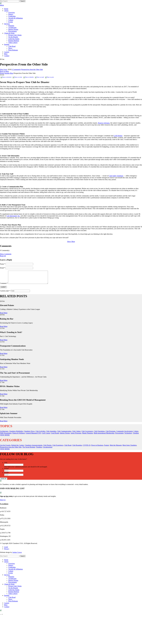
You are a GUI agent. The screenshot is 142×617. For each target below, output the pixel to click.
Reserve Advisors (104, 123)
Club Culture (76, 431)
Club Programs (110, 431)
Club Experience (57, 445)
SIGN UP (3, 478)
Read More (3, 313)
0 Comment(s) (16, 69)
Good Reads (55, 433)
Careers (6, 52)
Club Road (11, 46)
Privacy (6, 549)
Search (22, 1)
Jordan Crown (17, 552)
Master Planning (87, 433)
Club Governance (87, 431)
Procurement (12, 31)
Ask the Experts (5, 445)
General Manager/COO (33, 433)
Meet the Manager (116, 445)
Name (2, 264)
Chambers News (29, 431)
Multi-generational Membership (104, 433)
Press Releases (13, 50)
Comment (4, 283)
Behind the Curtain (17, 445)
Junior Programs (76, 433)
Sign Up (3, 500)
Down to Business (97, 445)
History (10, 14)
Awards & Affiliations (15, 18)
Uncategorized (47, 447)
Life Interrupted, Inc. (13, 216)
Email (2, 268)
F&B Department (5, 433)
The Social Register (28, 447)
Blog (5, 54)
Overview (11, 12)
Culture (10, 20)
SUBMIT (3, 287)
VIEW (5, 435)
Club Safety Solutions (116, 176)
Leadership (12, 16)
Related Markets (13, 41)
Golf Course (46, 433)
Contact (6, 56)
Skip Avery (3, 69)
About (6, 10)
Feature (106, 445)
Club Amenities (51, 431)
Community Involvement (124, 431)
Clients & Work (9, 33)
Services (7, 24)
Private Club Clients (15, 35)
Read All (3, 256)
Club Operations (99, 431)
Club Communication (64, 431)
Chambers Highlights (16, 431)
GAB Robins (118, 136)
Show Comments (5, 254)
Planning (11, 26)
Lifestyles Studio (13, 39)
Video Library (13, 42)
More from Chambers (129, 445)
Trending (136, 433)
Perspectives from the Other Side (32, 69)
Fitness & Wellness (18, 433)
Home (6, 9)
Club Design (47, 445)
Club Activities (40, 431)
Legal (6, 547)
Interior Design (13, 29)
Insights (6, 44)
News (10, 48)
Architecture (12, 27)
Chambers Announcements (33, 445)
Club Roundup (77, 445)
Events (10, 22)
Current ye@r (5, 291)
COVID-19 (86, 445)
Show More (71, 241)
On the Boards (13, 37)
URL (6, 463)
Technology (128, 433)
